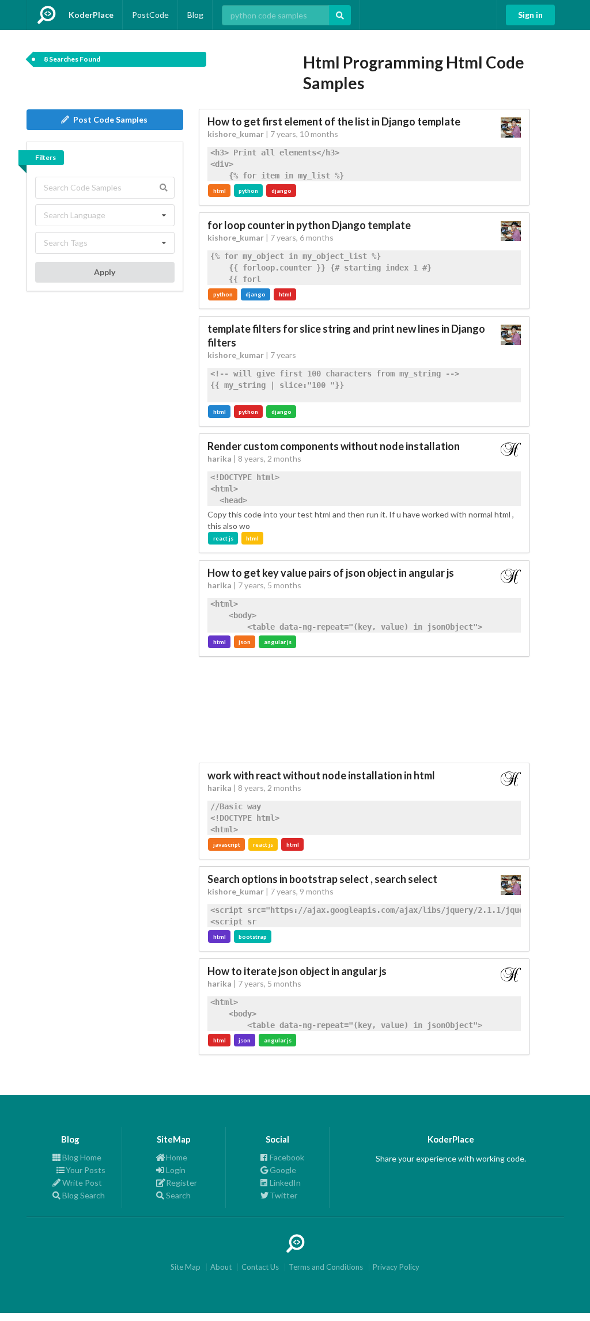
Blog (195, 15)
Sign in (530, 15)
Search (178, 1195)
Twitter (283, 1195)
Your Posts (83, 1170)
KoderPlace (91, 15)
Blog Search (83, 1195)
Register (181, 1182)
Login (176, 1170)
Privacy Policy (396, 1267)
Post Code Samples (110, 119)
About (221, 1267)
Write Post (82, 1182)
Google (283, 1170)
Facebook (287, 1157)
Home (176, 1157)
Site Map (186, 1267)
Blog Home (81, 1157)
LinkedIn (285, 1182)
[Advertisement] (364, 709)
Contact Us (260, 1267)
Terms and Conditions (326, 1267)
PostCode (150, 15)
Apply (104, 272)
